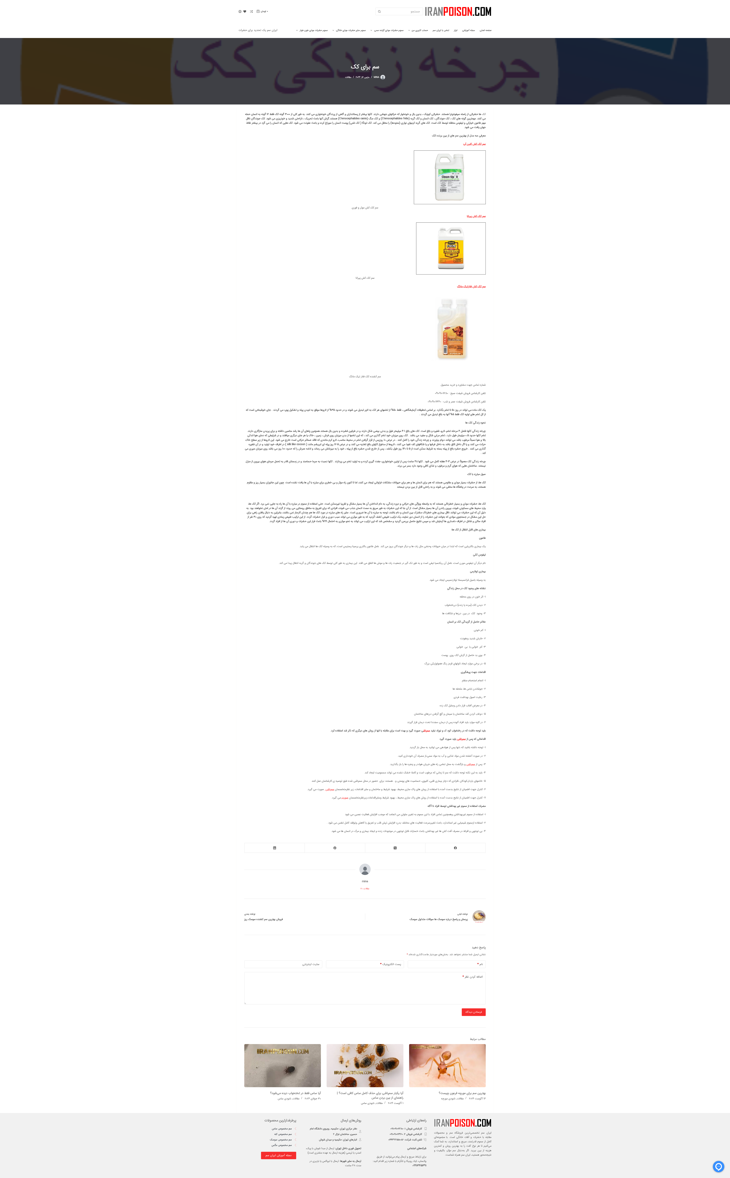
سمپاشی (461, 739)
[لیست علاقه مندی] (244, 11)
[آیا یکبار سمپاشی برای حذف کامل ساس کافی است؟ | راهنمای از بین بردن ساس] (365, 1065)
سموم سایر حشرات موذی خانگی (351, 30)
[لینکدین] (274, 848)
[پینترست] (335, 848)
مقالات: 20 (365, 888)
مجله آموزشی (468, 30)
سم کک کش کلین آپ (474, 144)
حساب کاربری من (420, 30)
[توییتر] (395, 848)
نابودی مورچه (448, 1099)
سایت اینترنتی (310, 964)
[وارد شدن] (240, 11)
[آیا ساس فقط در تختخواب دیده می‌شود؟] (282, 1065)
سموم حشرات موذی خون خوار (314, 30)
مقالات (348, 77)
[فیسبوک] (455, 848)
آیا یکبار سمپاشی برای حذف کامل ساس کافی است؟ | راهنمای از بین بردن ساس (370, 1095)
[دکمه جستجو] (379, 11)
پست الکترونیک (390, 964)
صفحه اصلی (485, 30)
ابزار (455, 30)
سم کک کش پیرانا (476, 216)
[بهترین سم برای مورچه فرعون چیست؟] (447, 1065)
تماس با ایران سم (441, 30)
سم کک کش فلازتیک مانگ (471, 286)
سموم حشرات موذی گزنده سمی (389, 30)
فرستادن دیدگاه (474, 1012)
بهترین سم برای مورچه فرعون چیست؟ (462, 1093)
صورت (344, 798)
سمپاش (426, 731)
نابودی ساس (368, 1103)
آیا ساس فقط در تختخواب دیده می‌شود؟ (295, 1093)
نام (480, 964)
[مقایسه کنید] (251, 11)
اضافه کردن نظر (473, 977)
